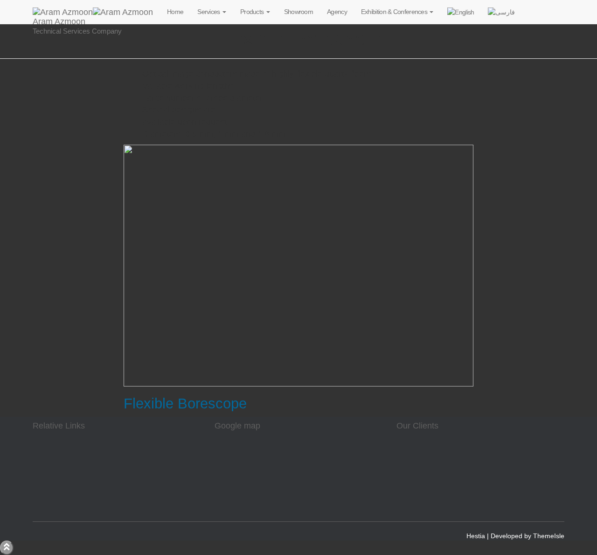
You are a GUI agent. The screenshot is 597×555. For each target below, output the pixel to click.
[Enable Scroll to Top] (7, 548)
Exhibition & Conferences (395, 11)
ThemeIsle (548, 536)
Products (252, 11)
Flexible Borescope (185, 403)
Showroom (298, 11)
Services (209, 11)
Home (175, 11)
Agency (337, 11)
